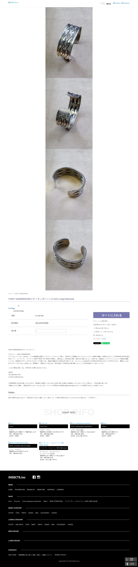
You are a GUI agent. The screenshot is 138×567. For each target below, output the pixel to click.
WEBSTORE (41, 489)
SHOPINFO (51, 489)
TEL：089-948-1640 (77, 434)
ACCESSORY (45, 513)
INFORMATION (20, 489)
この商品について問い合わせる (103, 331)
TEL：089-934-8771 (108, 434)
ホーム (10, 293)
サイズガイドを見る (99, 339)
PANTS (24, 513)
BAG (36, 513)
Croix (10, 501)
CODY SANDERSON (21, 293)
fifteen (45, 501)
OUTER (10, 513)
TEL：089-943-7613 (15, 453)
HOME (10, 489)
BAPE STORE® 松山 (56, 501)
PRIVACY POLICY (60, 555)
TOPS (17, 513)
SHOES (30, 513)
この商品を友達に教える (101, 328)
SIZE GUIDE (12, 555)
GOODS (54, 513)
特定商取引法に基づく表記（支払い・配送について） (36, 555)
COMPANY (60, 489)
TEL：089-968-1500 (46, 434)
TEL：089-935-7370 (15, 434)
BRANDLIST (31, 489)
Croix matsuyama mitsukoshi (32, 501)
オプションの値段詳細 (100, 321)
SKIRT (33, 524)
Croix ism (17, 501)
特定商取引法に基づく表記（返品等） (105, 324)
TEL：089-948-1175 (46, 457)
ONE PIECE (19, 524)
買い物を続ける (98, 335)
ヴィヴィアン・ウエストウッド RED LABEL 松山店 (81, 501)
